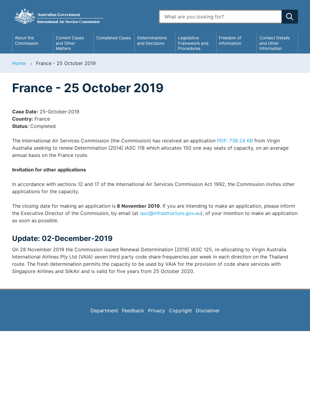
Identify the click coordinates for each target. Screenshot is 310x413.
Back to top (289, 404)
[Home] (81, 16)
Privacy (156, 310)
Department (104, 310)
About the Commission (26, 40)
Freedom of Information (230, 40)
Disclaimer (208, 310)
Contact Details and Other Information (274, 43)
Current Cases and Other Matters (70, 43)
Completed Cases (113, 37)
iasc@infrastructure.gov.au (170, 213)
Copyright (180, 310)
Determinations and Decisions (152, 40)
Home (19, 63)
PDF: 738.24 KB (235, 141)
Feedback (133, 310)
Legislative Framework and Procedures (193, 43)
